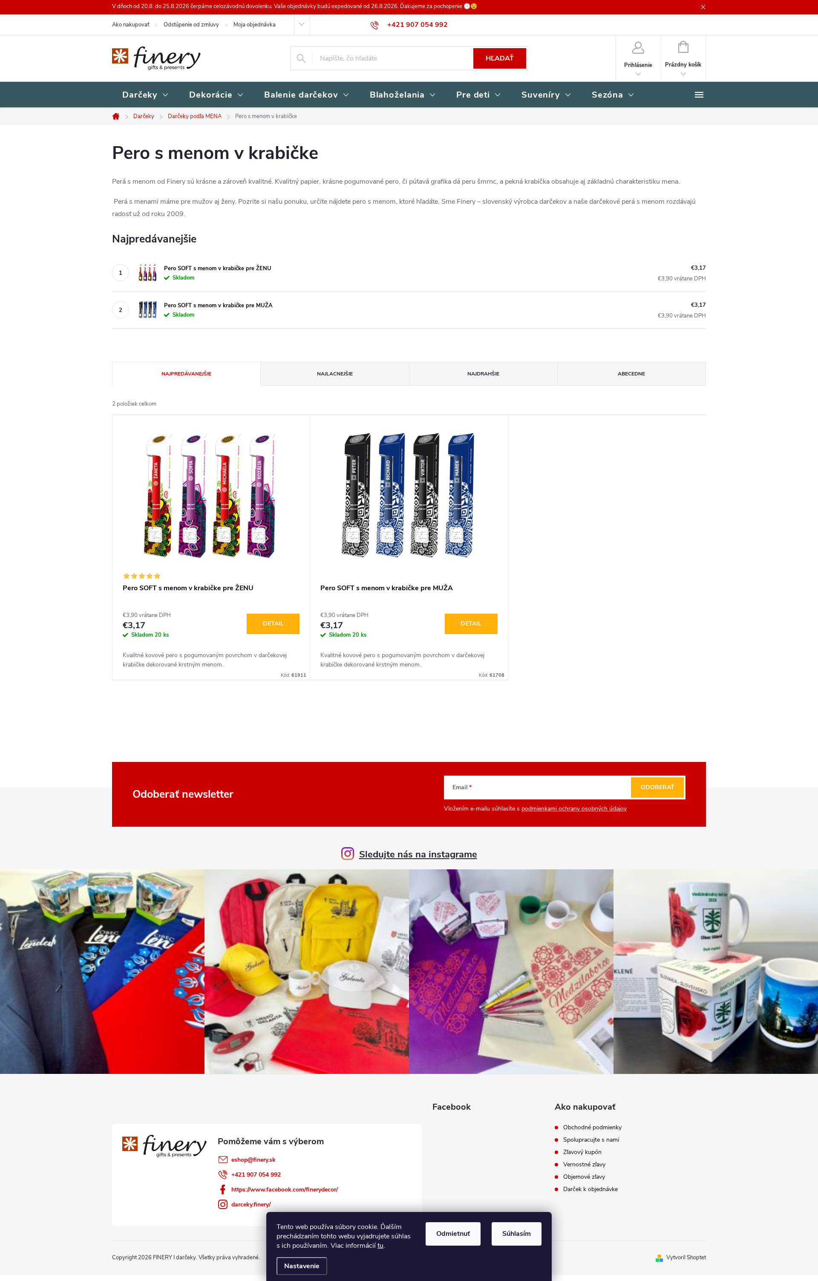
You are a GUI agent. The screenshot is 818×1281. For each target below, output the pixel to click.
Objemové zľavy (584, 1177)
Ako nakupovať (130, 25)
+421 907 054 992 (256, 1175)
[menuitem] (145, 95)
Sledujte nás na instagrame (418, 854)
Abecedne (631, 373)
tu (380, 1245)
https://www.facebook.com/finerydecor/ (284, 1190)
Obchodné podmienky (592, 1127)
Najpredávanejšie (186, 373)
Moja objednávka (254, 25)
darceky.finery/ (251, 1204)
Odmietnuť (453, 1233)
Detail (273, 624)
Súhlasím (516, 1233)
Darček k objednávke (590, 1189)
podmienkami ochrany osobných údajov (574, 809)
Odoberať (657, 787)
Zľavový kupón (582, 1152)
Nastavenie (302, 1266)
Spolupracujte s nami (591, 1140)
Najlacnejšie (335, 373)
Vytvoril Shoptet (686, 1257)
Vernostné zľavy (584, 1164)
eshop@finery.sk (253, 1160)
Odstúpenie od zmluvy (191, 25)
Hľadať (500, 58)
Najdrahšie (483, 373)
